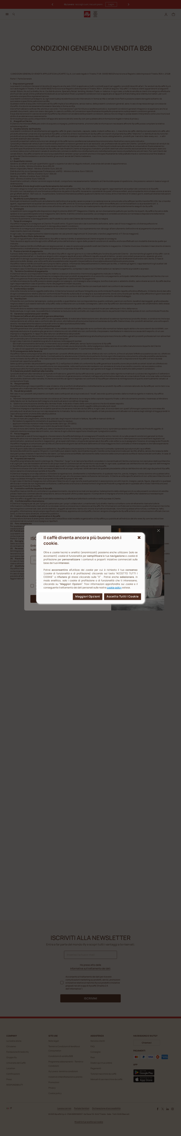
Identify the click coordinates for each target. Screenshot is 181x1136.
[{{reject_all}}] (139, 537)
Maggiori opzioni (87, 596)
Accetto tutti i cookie (123, 596)
